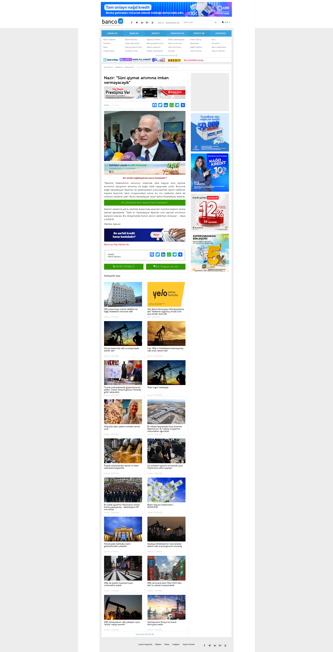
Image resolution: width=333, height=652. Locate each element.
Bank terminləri (174, 47)
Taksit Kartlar (196, 51)
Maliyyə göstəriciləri (133, 47)
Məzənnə (221, 33)
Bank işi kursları (175, 43)
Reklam (158, 644)
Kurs (214, 40)
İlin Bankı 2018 (131, 51)
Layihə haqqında (145, 644)
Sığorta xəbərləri (154, 47)
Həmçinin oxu (112, 275)
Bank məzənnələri (219, 47)
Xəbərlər (112, 33)
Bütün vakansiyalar (176, 40)
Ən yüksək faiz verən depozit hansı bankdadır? (145, 202)
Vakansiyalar (177, 33)
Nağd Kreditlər (196, 47)
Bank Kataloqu (131, 40)
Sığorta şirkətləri (154, 40)
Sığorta (156, 33)
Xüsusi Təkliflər (218, 51)
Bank (105, 47)
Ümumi (106, 105)
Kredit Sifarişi (196, 40)
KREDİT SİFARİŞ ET (125, 266)
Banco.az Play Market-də (116, 244)
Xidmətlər (199, 33)
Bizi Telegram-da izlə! (167, 266)
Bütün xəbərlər (109, 40)
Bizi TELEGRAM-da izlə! (193, 60)
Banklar (134, 33)
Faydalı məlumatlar (155, 51)
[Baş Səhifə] (112, 22)
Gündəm (106, 43)
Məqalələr (129, 67)
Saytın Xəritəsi (189, 644)
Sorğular (176, 644)
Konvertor (216, 43)
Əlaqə (166, 644)
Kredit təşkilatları (132, 43)
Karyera (171, 51)
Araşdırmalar (109, 51)
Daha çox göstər (143, 634)
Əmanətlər (194, 43)
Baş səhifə (108, 67)
